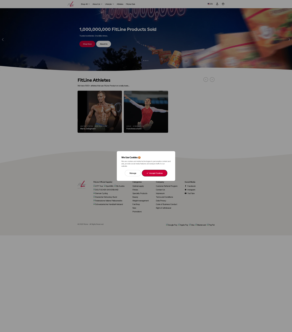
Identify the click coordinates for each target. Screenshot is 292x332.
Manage (133, 173)
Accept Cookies (156, 173)
